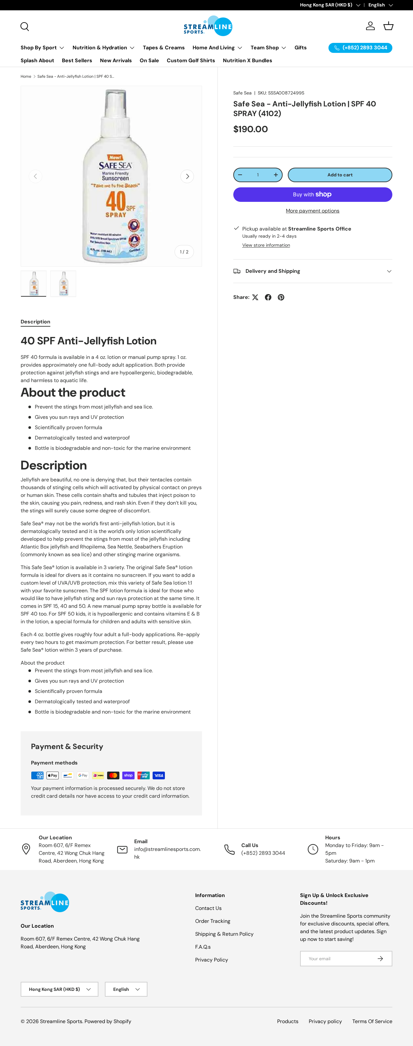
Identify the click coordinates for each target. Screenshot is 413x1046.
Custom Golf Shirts (191, 60)
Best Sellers (77, 60)
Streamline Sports (61, 1021)
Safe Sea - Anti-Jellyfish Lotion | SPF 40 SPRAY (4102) (76, 76)
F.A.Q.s (203, 946)
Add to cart (340, 175)
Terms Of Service (372, 1021)
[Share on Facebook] (268, 297)
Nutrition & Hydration (100, 47)
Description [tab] (35, 321)
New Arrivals (116, 60)
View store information (266, 245)
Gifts (301, 47)
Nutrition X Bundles (247, 60)
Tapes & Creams (164, 47)
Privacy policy (325, 1021)
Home (26, 76)
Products (287, 1021)
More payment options (312, 210)
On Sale (149, 60)
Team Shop (265, 47)
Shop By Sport (39, 47)
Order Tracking (212, 921)
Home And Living (214, 47)
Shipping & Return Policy (224, 934)
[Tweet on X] (255, 297)
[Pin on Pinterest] (281, 297)
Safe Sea (242, 93)
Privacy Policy (211, 959)
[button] (388, 26)
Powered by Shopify (108, 1021)
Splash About (37, 60)
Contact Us (208, 908)
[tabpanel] (111, 525)
